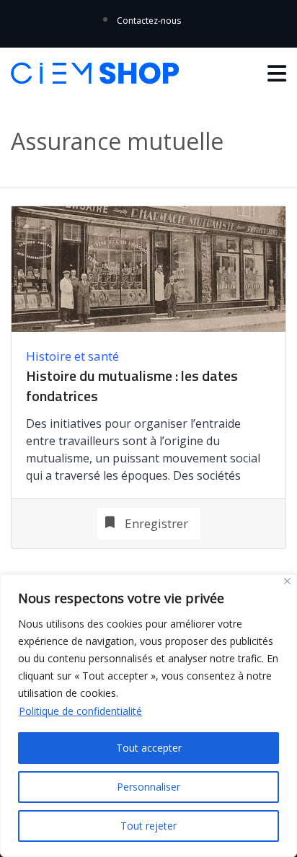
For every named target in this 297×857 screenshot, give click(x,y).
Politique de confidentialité (80, 711)
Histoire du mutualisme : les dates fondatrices (132, 386)
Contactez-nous (149, 20)
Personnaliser (148, 787)
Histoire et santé (72, 356)
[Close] (287, 581)
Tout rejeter (148, 825)
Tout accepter (149, 748)
